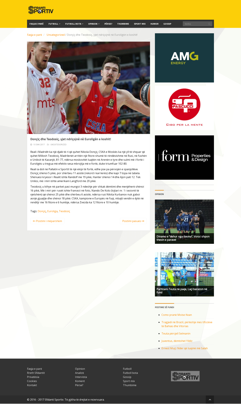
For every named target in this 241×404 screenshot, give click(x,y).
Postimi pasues (132, 221)
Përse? (108, 23)
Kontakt (32, 385)
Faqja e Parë (37, 23)
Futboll (53, 23)
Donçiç (42, 211)
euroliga (52, 211)
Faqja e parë (34, 35)
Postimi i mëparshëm (48, 221)
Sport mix (140, 23)
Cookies (32, 381)
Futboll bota (73, 23)
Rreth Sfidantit (36, 373)
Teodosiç (64, 211)
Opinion (92, 23)
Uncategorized (56, 35)
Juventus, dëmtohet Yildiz (176, 341)
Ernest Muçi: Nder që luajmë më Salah (184, 348)
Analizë (79, 373)
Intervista (81, 377)
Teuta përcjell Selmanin (175, 333)
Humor (155, 23)
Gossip (167, 23)
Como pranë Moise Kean (176, 315)
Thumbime (123, 23)
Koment (80, 381)
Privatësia (33, 377)
